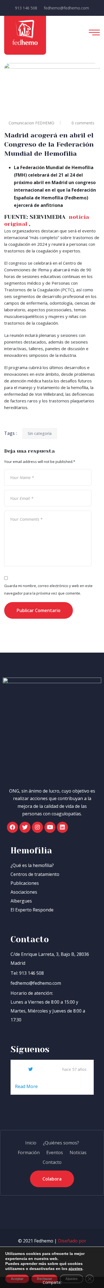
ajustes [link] (75, 1268)
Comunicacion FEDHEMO (31, 123)
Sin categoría (40, 433)
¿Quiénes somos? (61, 1143)
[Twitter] (25, 827)
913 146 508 (26, 8)
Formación (29, 1152)
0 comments (83, 123)
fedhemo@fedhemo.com (66, 8)
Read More (27, 1086)
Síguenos (30, 1049)
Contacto (52, 1162)
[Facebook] (12, 827)
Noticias (78, 1152)
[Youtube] (49, 827)
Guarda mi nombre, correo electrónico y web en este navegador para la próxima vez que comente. (48, 589)
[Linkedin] (62, 827)
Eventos (54, 1152)
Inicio (30, 1143)
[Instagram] (37, 827)
